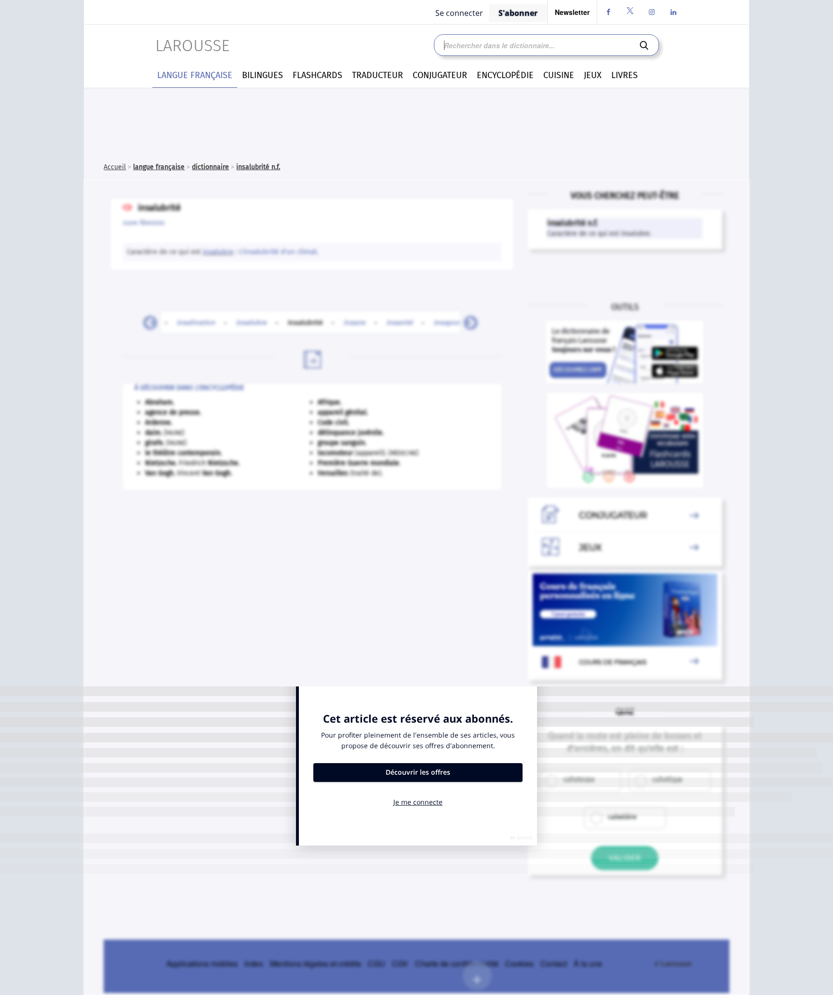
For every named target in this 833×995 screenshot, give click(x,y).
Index (253, 963)
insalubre (217, 251)
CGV (400, 963)
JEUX (593, 75)
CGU (376, 963)
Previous (146, 320)
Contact (553, 963)
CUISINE (558, 75)
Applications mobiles (202, 963)
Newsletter (572, 12)
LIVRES (624, 75)
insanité (400, 322)
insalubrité (311, 322)
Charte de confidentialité (456, 963)
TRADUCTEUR (377, 75)
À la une (588, 963)
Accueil (115, 167)
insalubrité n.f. (258, 167)
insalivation (196, 322)
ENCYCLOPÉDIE (505, 75)
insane (355, 322)
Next (467, 320)
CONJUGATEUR (440, 75)
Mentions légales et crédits (315, 963)
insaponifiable (457, 322)
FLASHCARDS (317, 75)
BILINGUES (262, 75)
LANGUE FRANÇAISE (194, 75)
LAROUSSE (192, 45)
